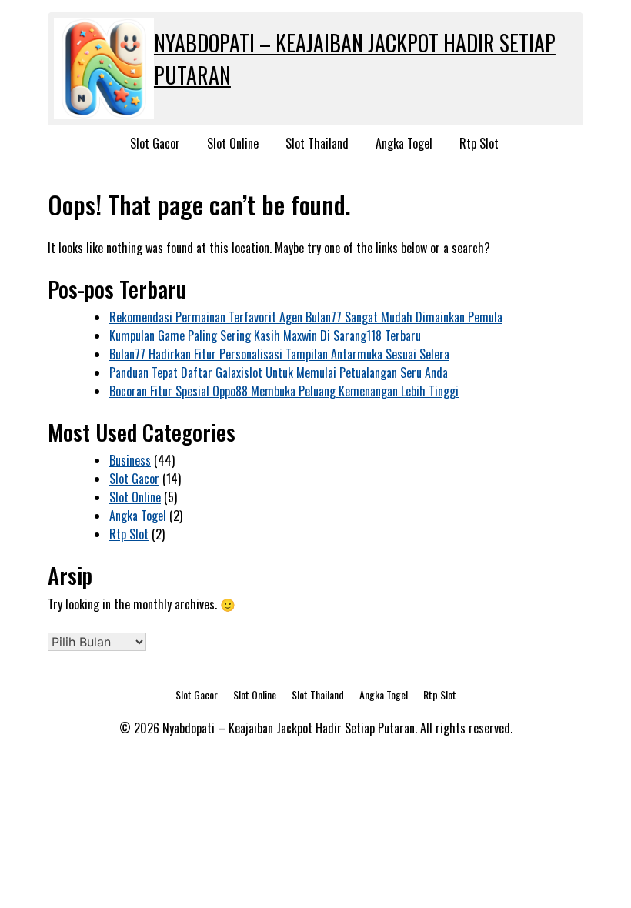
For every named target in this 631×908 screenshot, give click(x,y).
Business (130, 460)
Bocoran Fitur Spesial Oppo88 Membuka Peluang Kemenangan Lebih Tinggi (284, 391)
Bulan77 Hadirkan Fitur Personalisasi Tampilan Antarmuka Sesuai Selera (279, 354)
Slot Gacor (155, 143)
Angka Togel (404, 143)
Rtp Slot (479, 143)
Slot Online (233, 143)
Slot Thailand (317, 143)
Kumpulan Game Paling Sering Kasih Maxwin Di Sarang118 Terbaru (265, 335)
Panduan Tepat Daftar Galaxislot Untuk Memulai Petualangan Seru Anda (278, 372)
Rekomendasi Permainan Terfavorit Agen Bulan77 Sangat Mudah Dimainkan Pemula (305, 317)
